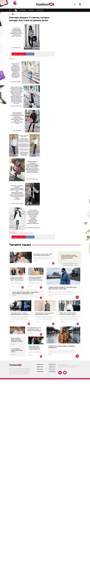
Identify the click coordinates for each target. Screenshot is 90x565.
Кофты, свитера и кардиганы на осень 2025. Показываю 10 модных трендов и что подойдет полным (36, 279)
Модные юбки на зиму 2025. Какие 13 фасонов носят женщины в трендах (68, 313)
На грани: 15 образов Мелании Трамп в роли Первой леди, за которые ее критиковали (17, 340)
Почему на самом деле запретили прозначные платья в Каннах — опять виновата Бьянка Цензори (69, 257)
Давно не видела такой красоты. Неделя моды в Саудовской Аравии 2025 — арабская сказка (35, 348)
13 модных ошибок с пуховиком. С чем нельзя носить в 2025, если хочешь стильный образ (62, 288)
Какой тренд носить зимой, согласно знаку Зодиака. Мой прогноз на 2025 (44, 313)
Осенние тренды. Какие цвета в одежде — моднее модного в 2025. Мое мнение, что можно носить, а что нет (25, 293)
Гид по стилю (40, 369)
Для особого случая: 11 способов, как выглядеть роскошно (21, 233)
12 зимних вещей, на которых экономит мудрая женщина (17, 350)
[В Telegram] (74, 4)
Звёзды (23, 10)
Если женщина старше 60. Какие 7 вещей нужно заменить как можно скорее (43, 255)
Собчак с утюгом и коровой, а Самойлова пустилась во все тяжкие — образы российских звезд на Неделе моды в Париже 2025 (16, 280)
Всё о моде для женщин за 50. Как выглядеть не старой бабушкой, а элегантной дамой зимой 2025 (34, 330)
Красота (41, 10)
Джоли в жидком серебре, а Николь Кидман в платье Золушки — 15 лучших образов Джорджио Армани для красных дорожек (71, 264)
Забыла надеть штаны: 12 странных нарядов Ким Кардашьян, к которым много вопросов (20, 314)
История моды (40, 371)
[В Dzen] (79, 4)
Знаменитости (40, 366)
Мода (32, 10)
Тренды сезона (40, 364)
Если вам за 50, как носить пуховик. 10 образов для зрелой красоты (61, 346)
